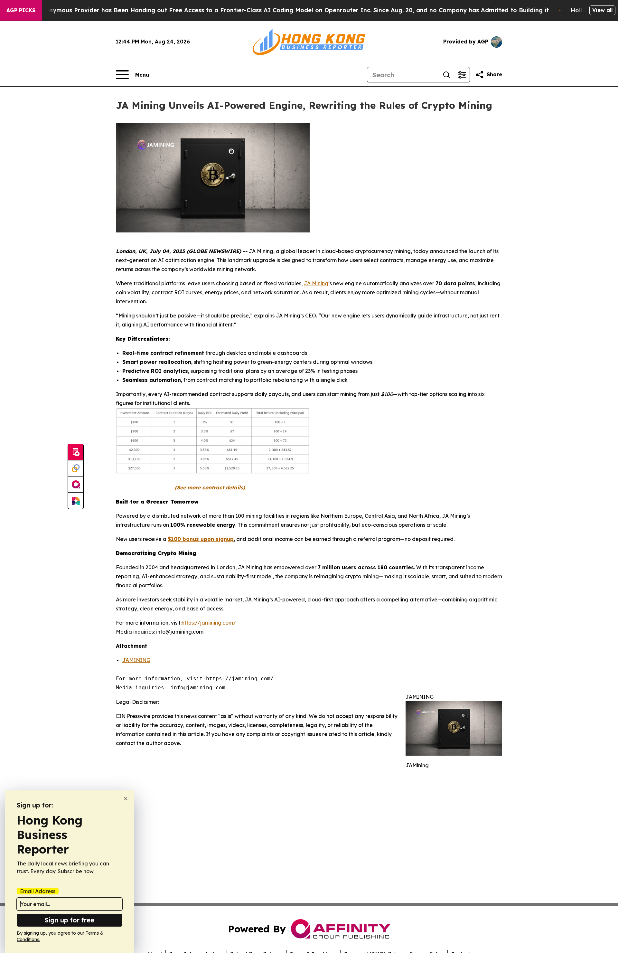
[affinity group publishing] (75, 484)
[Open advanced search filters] (462, 74)
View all (602, 10)
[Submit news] (75, 452)
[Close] (126, 799)
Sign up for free (69, 920)
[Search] (446, 74)
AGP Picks (20, 10)
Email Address (37, 891)
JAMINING (136, 660)
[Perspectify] (75, 468)
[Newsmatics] (75, 501)
